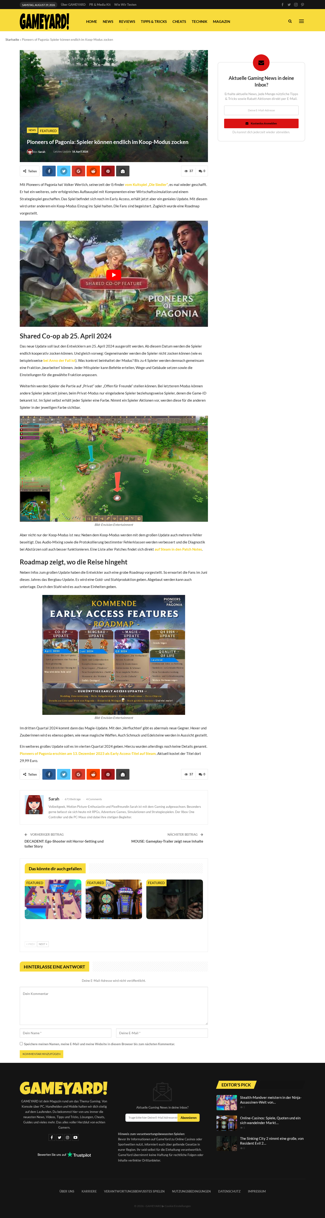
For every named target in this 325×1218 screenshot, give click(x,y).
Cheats (179, 21)
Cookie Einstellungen (178, 1206)
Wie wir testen (125, 4)
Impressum (257, 1191)
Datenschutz (229, 1191)
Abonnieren (189, 1118)
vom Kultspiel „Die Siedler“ (146, 184)
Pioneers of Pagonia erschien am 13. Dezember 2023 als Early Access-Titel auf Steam (88, 753)
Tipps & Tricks (154, 21)
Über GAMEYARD (73, 4)
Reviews (127, 21)
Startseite (12, 39)
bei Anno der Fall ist (59, 360)
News (108, 21)
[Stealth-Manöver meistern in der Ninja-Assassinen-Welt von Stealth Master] (53, 899)
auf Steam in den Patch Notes (178, 549)
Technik (199, 21)
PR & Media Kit (100, 4)
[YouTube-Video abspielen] (114, 275)
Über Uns (66, 1191)
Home (91, 21)
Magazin (221, 21)
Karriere (89, 1191)
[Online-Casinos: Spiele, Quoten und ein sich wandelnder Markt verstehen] (114, 899)
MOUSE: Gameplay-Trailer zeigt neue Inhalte (167, 841)
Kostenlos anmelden (264, 123)
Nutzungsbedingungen (191, 1191)
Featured (48, 131)
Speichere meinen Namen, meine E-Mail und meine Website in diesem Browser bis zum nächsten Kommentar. (99, 1044)
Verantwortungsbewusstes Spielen (134, 1191)
